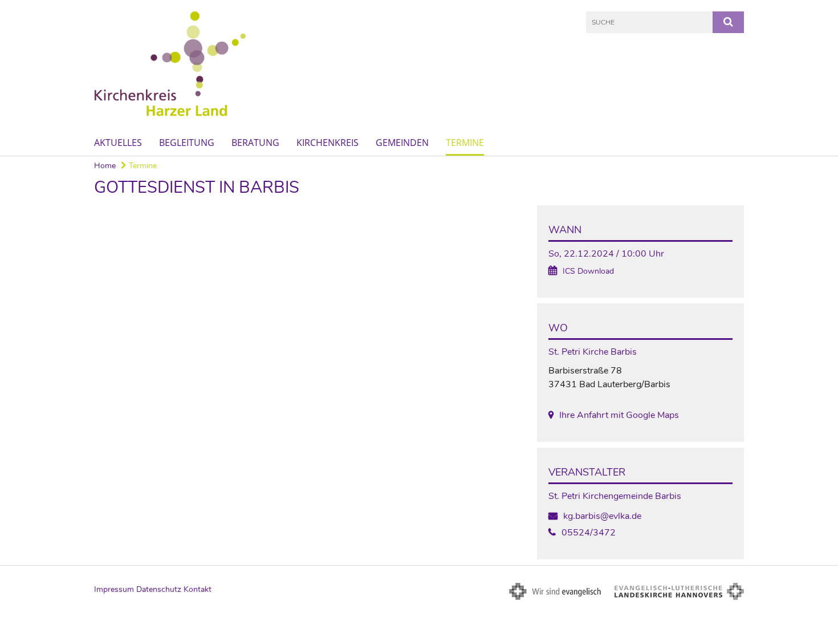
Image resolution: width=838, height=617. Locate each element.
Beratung (255, 142)
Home (105, 165)
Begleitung (186, 142)
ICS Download (588, 271)
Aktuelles (118, 142)
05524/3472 (589, 532)
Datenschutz (158, 589)
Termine (465, 142)
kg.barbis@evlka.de (602, 516)
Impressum (114, 589)
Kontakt (197, 589)
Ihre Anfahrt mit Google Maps (619, 415)
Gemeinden (402, 142)
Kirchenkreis (327, 142)
